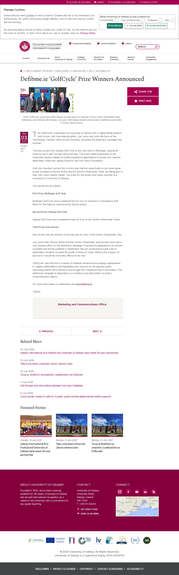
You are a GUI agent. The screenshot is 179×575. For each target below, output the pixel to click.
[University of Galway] (41, 46)
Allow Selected (157, 26)
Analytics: (153, 20)
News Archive (79, 71)
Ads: (167, 20)
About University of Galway (39, 71)
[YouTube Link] (137, 491)
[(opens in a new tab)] (47, 542)
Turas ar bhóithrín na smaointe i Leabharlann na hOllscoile (51, 374)
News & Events (63, 71)
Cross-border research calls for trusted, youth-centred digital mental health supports (65, 396)
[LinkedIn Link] (145, 491)
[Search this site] (156, 47)
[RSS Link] (154, 491)
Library (100, 2)
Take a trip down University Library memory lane (46, 363)
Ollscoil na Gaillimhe (79, 2)
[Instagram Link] (120, 492)
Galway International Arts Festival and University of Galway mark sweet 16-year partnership (69, 352)
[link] (46, 540)
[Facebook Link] (128, 491)
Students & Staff (148, 2)
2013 (90, 71)
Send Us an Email (90, 513)
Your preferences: (130, 20)
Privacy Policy (87, 33)
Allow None (136, 26)
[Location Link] (137, 514)
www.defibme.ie (84, 284)
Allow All (116, 26)
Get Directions (89, 509)
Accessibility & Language (122, 2)
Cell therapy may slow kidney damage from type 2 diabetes (51, 385)
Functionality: (107, 20)
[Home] (21, 71)
